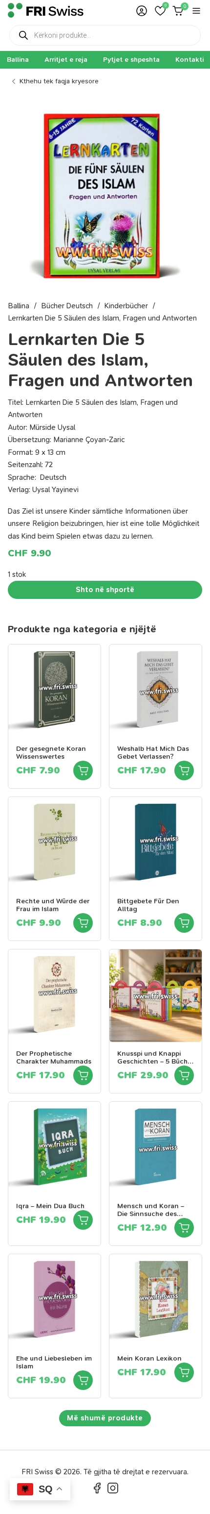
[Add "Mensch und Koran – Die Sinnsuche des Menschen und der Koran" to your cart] (184, 1228)
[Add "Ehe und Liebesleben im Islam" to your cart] (83, 1380)
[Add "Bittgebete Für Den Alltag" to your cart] (184, 923)
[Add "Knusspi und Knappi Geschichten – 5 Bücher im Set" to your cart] (184, 1075)
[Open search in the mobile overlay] (105, 35)
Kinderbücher (126, 305)
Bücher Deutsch (67, 305)
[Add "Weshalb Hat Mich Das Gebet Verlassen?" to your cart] (184, 770)
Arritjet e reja (65, 59)
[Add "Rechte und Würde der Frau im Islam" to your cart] (83, 923)
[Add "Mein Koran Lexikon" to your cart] (184, 1372)
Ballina (18, 59)
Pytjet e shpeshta (131, 59)
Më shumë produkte (105, 1418)
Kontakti (189, 59)
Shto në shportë (105, 589)
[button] (160, 11)
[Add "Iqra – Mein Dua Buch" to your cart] (83, 1220)
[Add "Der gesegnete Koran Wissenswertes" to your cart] (83, 770)
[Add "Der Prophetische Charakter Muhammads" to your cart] (83, 1075)
